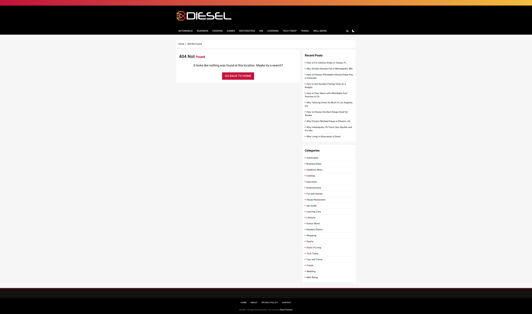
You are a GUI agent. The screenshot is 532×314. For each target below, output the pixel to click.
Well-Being (320, 31)
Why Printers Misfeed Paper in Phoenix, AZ (328, 121)
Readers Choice (314, 229)
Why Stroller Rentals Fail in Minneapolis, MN (329, 68)
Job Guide (311, 205)
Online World (313, 223)
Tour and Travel (314, 259)
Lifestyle (310, 217)
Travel (305, 31)
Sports (309, 241)
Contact (286, 303)
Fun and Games (314, 193)
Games (231, 31)
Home (244, 303)
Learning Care (313, 211)
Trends (310, 265)
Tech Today (290, 31)
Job (261, 31)
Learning (273, 31)
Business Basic (314, 163)
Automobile (185, 31)
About (254, 303)
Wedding (311, 271)
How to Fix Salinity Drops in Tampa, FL (326, 62)
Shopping (311, 235)
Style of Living (313, 247)
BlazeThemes (286, 309)
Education (311, 181)
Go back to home (238, 76)
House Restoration (315, 199)
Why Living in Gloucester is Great (323, 136)
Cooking (217, 31)
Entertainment (313, 187)
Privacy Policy (270, 303)
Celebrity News (314, 169)
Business (202, 31)
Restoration (247, 31)
